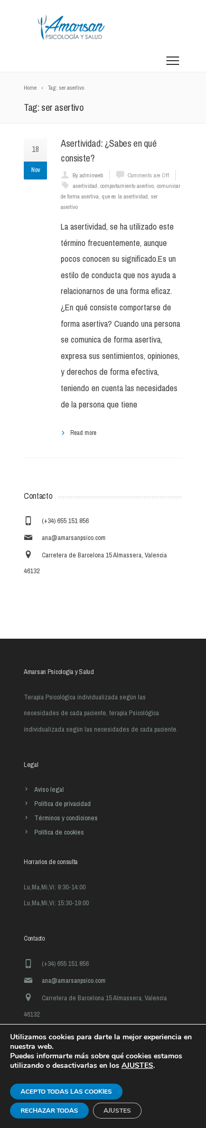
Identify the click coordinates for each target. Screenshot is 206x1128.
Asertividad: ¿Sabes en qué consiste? (109, 151)
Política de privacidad (62, 804)
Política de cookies (59, 832)
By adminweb (87, 175)
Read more (83, 433)
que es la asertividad (125, 196)
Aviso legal (49, 789)
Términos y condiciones (66, 818)
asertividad (85, 186)
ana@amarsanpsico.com (74, 538)
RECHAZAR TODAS (49, 1110)
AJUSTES (137, 1065)
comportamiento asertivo (127, 186)
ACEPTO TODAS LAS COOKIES (66, 1091)
